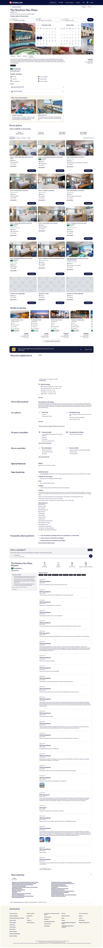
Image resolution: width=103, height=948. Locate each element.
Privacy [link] (63, 917)
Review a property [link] (30, 922)
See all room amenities (44, 456)
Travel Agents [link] (47, 925)
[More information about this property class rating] (16, 12)
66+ (90, 52)
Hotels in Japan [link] (12, 920)
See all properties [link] (16, 6)
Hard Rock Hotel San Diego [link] (57, 893)
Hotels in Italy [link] (12, 924)
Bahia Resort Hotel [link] (16, 891)
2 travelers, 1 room (69, 20)
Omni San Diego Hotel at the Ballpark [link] (60, 892)
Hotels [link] (11, 902)
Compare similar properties (52, 341)
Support (78, 2)
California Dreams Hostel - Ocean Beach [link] (21, 893)
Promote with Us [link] (47, 923)
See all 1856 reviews (45, 869)
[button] (43, 31)
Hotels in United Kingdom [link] (14, 933)
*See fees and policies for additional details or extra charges (51, 426)
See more (40, 397)
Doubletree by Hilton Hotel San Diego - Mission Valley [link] (25, 887)
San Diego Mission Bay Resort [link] (58, 884)
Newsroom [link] (46, 919)
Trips (83, 2)
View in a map (42, 380)
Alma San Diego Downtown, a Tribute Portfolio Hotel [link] (63, 894)
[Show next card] (93, 324)
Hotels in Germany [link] (13, 935)
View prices (32, 170)
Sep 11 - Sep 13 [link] (83, 133)
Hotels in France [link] (12, 922)
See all (11, 83)
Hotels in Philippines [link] (13, 915)
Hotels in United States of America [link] (16, 917)
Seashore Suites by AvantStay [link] (58, 896)
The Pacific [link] (14, 892)
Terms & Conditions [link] (66, 915)
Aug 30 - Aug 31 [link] (19, 133)
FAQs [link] (28, 917)
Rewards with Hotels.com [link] (84, 922)
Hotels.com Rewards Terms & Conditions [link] (68, 926)
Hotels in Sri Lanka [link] (13, 931)
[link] (90, 7)
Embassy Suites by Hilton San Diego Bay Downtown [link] (24, 883)
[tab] (14, 878)
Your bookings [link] (30, 915)
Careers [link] (80, 917)
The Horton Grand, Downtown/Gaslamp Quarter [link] (62, 883)
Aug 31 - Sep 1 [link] (41, 133)
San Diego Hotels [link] (33, 902)
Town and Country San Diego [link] (19, 886)
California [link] (26, 902)
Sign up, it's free (88, 349)
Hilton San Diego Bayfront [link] (18, 894)
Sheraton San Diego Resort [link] (18, 889)
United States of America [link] (18, 902)
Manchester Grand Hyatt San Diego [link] (59, 888)
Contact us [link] (29, 920)
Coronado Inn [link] (54, 887)
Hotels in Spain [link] (12, 926)
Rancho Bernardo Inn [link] (17, 888)
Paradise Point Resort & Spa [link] (57, 889)
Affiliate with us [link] (47, 917)
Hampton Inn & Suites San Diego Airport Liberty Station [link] (25, 882)
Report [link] (15, 589)
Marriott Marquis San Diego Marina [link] (59, 886)
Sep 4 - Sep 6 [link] (62, 133)
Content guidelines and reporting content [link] (68, 923)
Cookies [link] (63, 920)
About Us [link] (81, 915)
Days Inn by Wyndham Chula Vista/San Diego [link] (22, 896)
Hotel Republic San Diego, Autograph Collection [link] (62, 891)
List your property (69, 2)
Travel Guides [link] (82, 920)
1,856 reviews (14, 570)
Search (90, 19)
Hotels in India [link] (12, 929)
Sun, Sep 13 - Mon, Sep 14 (44, 20)
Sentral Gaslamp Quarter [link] (18, 897)
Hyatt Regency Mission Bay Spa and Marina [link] (61, 882)
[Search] (90, 556)
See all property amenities (45, 443)
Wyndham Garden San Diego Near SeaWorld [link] (22, 884)
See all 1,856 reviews (15, 71)
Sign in (92, 2)
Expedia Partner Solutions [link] (49, 921)
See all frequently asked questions (46, 542)
